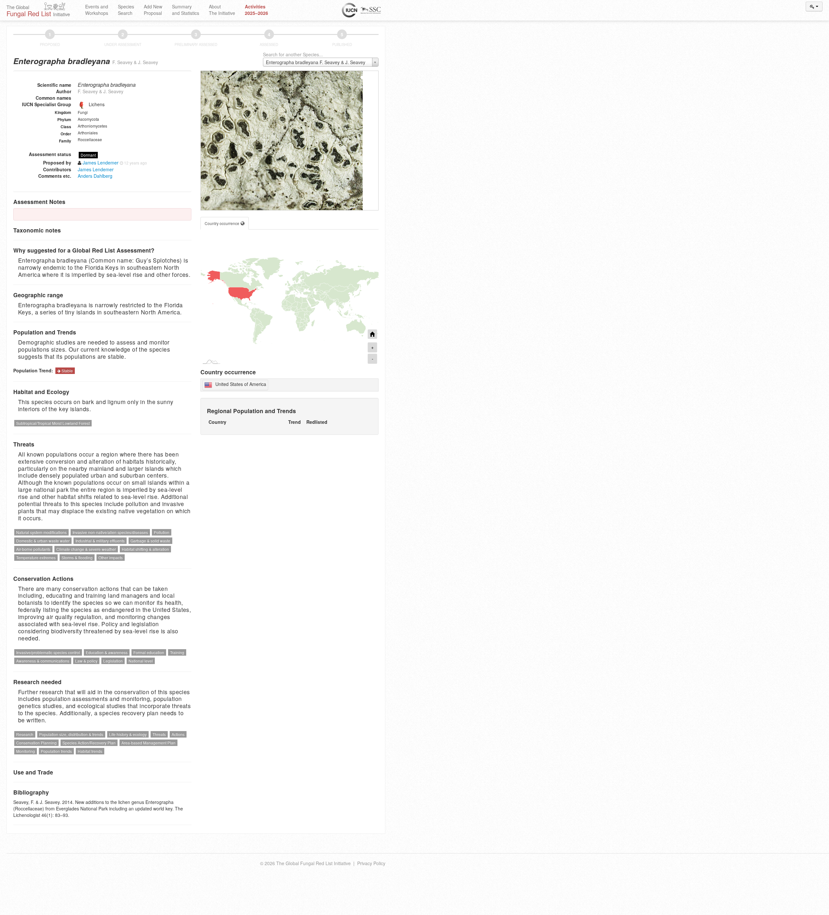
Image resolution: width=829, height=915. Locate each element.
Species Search (126, 9)
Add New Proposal (153, 9)
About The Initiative (222, 9)
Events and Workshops (96, 9)
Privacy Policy (371, 863)
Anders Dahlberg (95, 176)
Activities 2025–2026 (256, 9)
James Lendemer (96, 169)
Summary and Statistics (185, 9)
